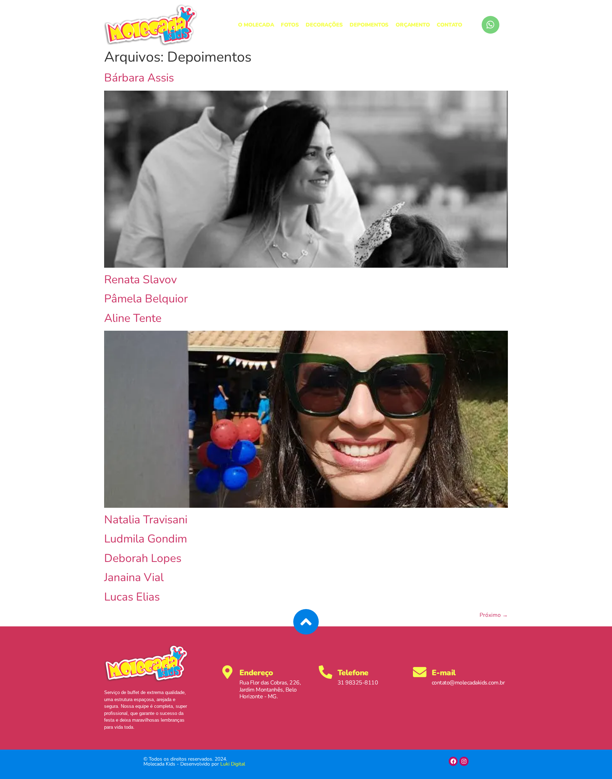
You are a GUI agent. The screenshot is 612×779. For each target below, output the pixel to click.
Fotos (290, 24)
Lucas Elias (132, 596)
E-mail (444, 672)
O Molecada (256, 24)
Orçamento (413, 24)
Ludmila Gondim (145, 538)
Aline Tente (133, 318)
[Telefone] (325, 672)
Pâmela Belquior (146, 298)
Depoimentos (369, 24)
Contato (449, 24)
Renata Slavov (140, 279)
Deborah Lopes (142, 558)
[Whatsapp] (490, 25)
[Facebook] (453, 761)
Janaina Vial (134, 577)
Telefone (353, 672)
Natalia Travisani (145, 519)
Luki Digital (232, 764)
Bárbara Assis (139, 77)
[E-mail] (419, 672)
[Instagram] (464, 761)
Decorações (324, 24)
